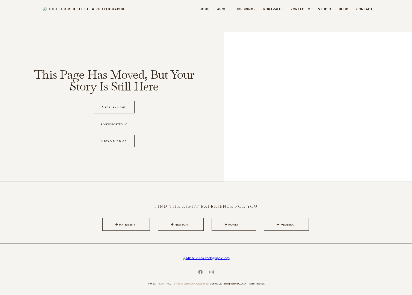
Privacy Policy (164, 283)
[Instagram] (211, 272)
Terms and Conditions (183, 283)
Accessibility (201, 283)
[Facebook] (200, 272)
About (223, 9)
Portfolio (300, 9)
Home (204, 9)
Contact (364, 9)
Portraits (273, 9)
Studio (324, 9)
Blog (343, 9)
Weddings (246, 9)
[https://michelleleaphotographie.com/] (206, 258)
